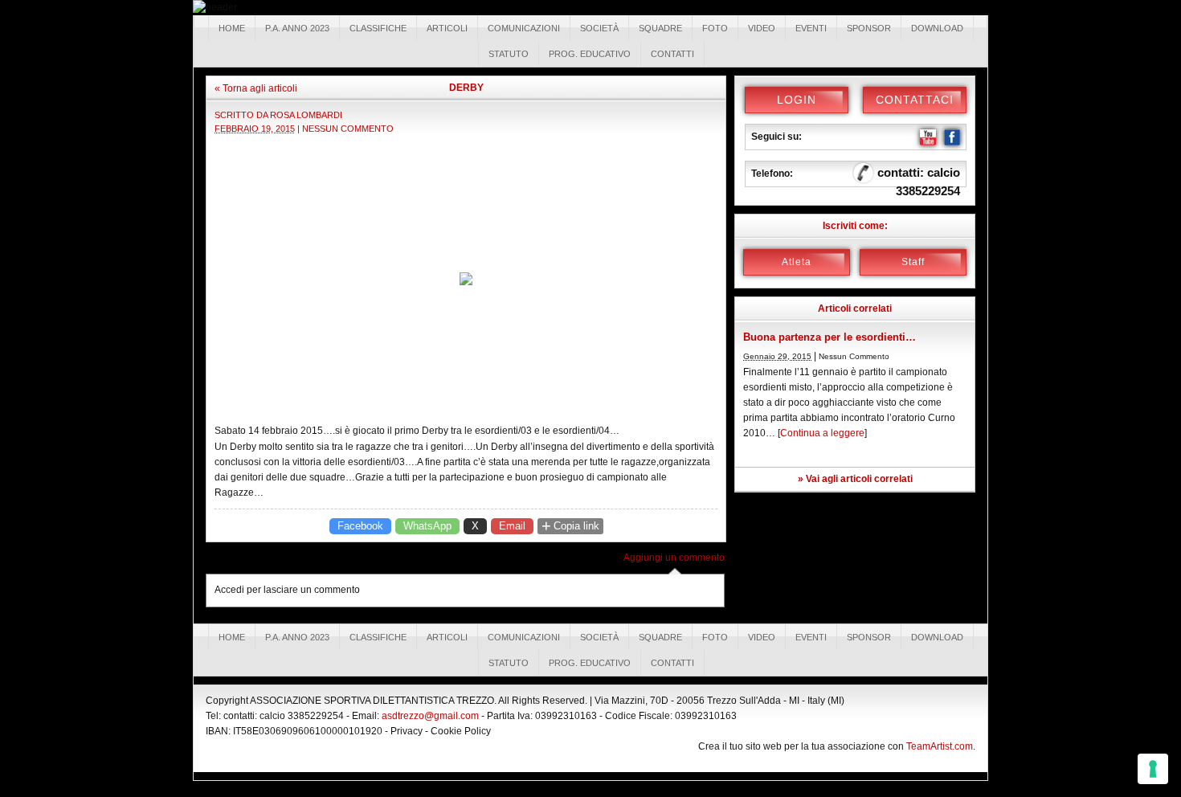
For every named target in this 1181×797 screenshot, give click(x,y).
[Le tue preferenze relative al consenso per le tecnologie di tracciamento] (1153, 769)
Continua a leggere (822, 433)
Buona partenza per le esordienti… (829, 337)
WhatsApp (427, 526)
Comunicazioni (524, 28)
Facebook (360, 526)
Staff (913, 262)
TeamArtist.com (939, 746)
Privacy (406, 731)
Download (937, 28)
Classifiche (378, 28)
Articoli (447, 28)
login (796, 99)
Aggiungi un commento (674, 557)
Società (599, 28)
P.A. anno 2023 (297, 28)
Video (761, 28)
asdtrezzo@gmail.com (430, 715)
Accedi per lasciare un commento (287, 589)
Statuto (508, 54)
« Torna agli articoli (256, 88)
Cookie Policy (461, 731)
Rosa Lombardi (306, 115)
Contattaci (915, 99)
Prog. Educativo (590, 54)
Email (512, 526)
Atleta (796, 262)
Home (232, 28)
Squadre (660, 28)
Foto (715, 28)
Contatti (672, 54)
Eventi (811, 28)
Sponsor (869, 28)
